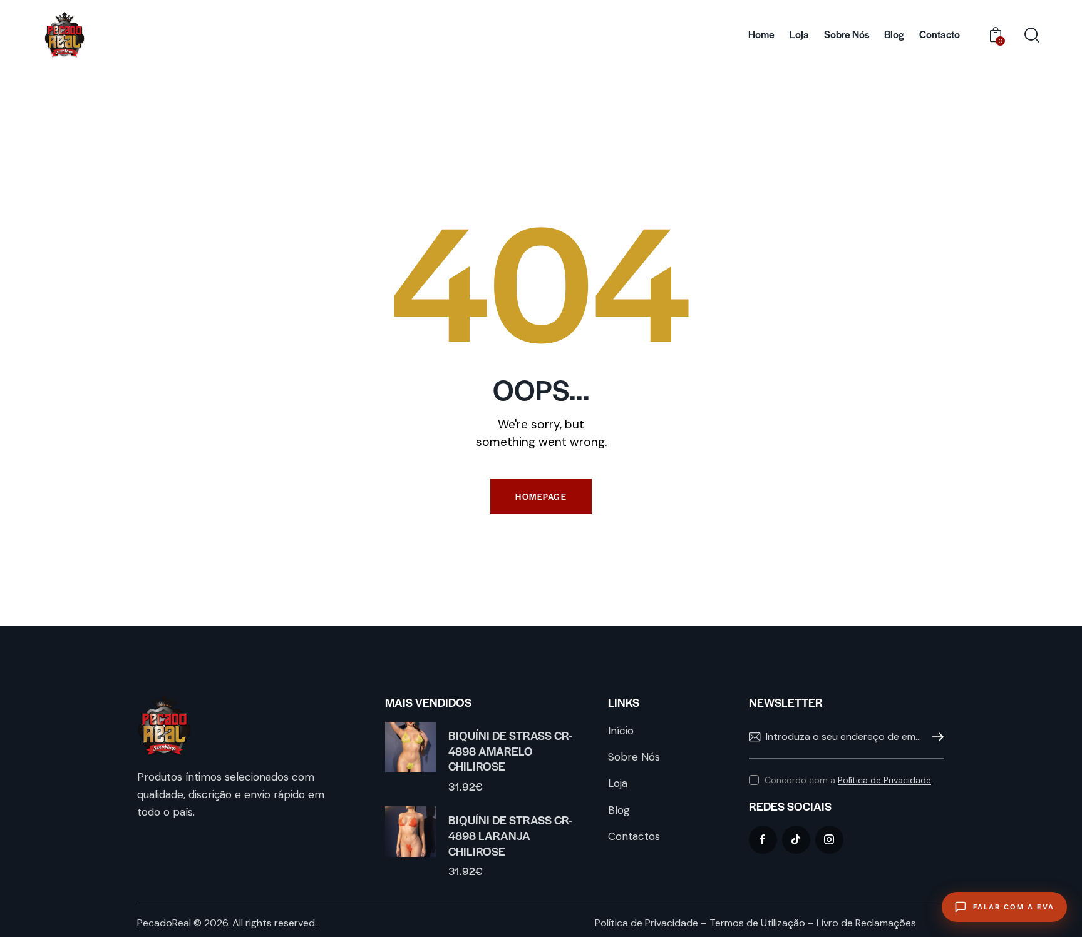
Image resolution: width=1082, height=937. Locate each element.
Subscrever (934, 737)
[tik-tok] (796, 840)
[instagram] (829, 840)
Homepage (541, 496)
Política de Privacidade (884, 780)
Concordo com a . (849, 780)
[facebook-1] (763, 840)
